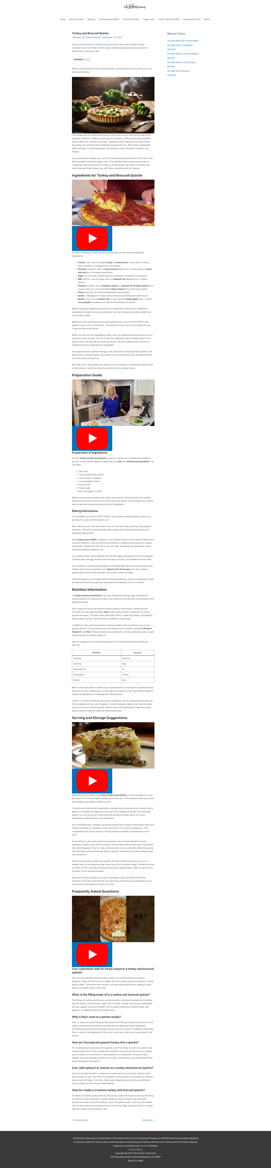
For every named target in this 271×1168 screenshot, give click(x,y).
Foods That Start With (168, 19)
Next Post (148, 1120)
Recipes (91, 19)
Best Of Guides (76, 19)
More (206, 19)
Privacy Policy (135, 1149)
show (87, 60)
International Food (191, 19)
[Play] (92, 238)
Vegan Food (148, 19)
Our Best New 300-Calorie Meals (182, 41)
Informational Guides (109, 19)
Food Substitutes (131, 19)
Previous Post (80, 1120)
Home (62, 19)
